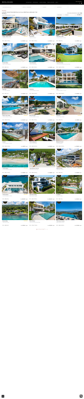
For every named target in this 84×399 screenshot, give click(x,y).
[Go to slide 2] (14, 34)
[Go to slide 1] (40, 34)
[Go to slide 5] (16, 34)
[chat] (81, 396)
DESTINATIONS (29, 2)
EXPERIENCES (35, 2)
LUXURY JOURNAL (42, 2)
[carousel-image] (15, 26)
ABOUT (56, 2)
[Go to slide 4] (42, 113)
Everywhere (4, 10)
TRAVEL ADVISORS (50, 2)
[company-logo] (7, 2)
